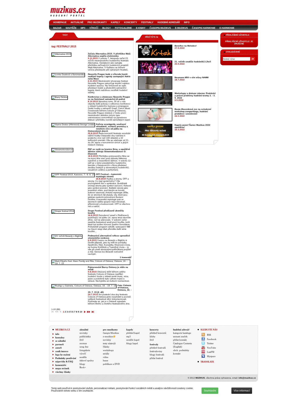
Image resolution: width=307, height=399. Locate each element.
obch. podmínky (181, 350)
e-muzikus (181, 28)
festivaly (147, 22)
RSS (209, 335)
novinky (84, 333)
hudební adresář (168, 22)
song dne (84, 346)
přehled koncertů (158, 333)
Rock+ (83, 367)
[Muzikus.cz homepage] (68, 17)
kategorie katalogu (182, 333)
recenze (83, 343)
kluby (152, 336)
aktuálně (77, 22)
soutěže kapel (132, 340)
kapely (115, 22)
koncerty (130, 22)
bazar (57, 28)
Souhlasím (210, 390)
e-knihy (140, 28)
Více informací (242, 390)
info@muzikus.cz (247, 378)
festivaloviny (156, 351)
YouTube (211, 347)
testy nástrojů (109, 343)
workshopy (108, 350)
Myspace (211, 356)
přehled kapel (133, 333)
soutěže (71, 28)
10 (81, 312)
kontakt (176, 353)
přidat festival (156, 358)
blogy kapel (132, 343)
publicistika (85, 336)
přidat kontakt (180, 340)
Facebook (211, 339)
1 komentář (125, 257)
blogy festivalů (157, 354)
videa (105, 357)
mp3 (83, 28)
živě (82, 340)
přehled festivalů (158, 347)
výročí (93, 28)
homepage (59, 22)
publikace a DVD (111, 364)
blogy (106, 28)
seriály (106, 353)
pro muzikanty (97, 22)
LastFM (210, 352)
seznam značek (180, 336)
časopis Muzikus (160, 28)
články (106, 346)
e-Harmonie (226, 28)
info (187, 22)
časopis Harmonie (203, 28)
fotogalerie (123, 28)
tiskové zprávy (87, 360)
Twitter (210, 343)
